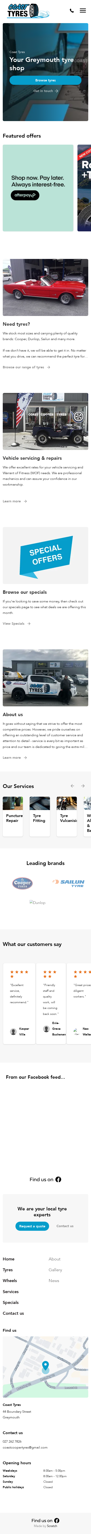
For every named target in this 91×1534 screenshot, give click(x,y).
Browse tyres (45, 80)
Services (11, 1292)
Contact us (65, 1226)
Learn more (12, 501)
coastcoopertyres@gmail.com (25, 1447)
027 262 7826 (12, 1441)
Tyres (8, 1270)
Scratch (52, 1526)
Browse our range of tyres (23, 367)
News (54, 1281)
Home (8, 1259)
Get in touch (43, 91)
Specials (11, 1302)
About (55, 1259)
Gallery (55, 1270)
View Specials (13, 623)
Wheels (10, 1281)
